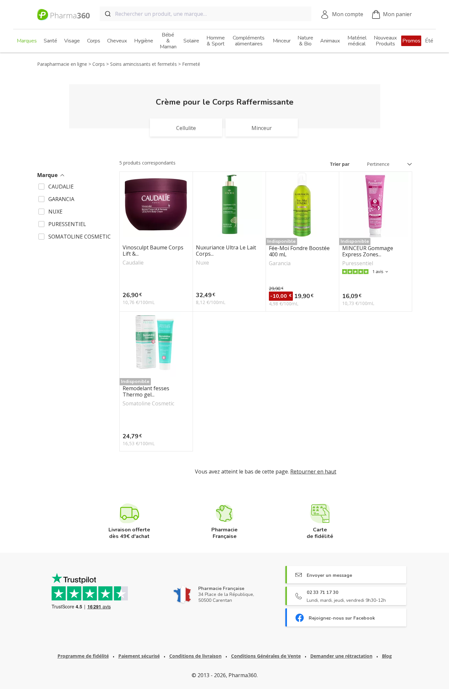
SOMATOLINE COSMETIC (79, 236)
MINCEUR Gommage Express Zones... (367, 251)
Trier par (339, 164)
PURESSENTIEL (67, 224)
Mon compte (347, 14)
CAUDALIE (61, 186)
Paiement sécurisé (139, 656)
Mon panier (397, 14)
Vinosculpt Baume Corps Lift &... (153, 250)
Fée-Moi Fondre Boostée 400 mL (299, 251)
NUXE (55, 211)
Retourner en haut (313, 471)
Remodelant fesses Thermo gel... (146, 391)
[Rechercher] (107, 14)
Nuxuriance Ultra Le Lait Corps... (226, 250)
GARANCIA (61, 199)
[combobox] (205, 14)
